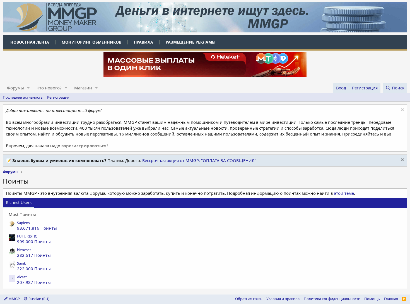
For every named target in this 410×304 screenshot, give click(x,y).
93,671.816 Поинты (37, 228)
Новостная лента (29, 42)
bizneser (24, 249)
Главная (391, 298)
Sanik (21, 263)
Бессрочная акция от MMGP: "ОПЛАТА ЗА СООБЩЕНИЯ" (199, 160)
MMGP (14, 298)
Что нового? (49, 88)
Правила (143, 42)
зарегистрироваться (84, 145)
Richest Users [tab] (19, 202)
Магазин (83, 88)
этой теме (344, 193)
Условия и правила (283, 298)
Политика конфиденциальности (332, 298)
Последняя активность (23, 97)
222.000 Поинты (34, 268)
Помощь (372, 298)
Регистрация (58, 97)
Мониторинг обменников (91, 42)
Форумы (15, 88)
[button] (28, 88)
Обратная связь (248, 298)
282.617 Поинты (34, 255)
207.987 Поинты (34, 282)
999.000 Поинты (34, 241)
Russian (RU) (38, 298)
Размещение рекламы (191, 42)
